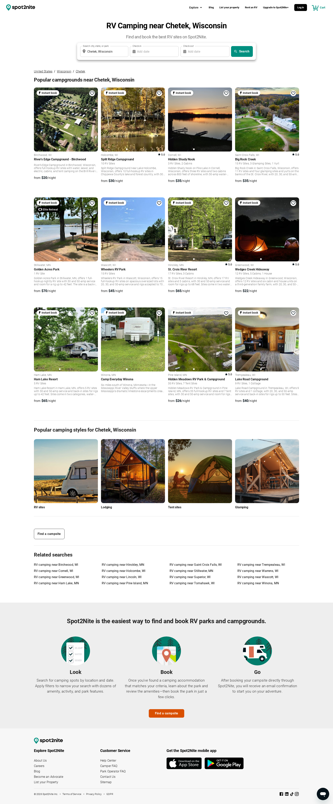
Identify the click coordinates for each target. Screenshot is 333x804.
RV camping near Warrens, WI (257, 571)
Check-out (188, 46)
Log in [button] (300, 7)
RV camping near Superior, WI (190, 577)
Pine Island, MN (177, 375)
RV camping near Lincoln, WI (121, 577)
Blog (211, 7)
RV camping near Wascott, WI (257, 577)
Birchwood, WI (43, 155)
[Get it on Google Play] (224, 763)
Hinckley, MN (176, 265)
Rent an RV (251, 7)
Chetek (80, 71)
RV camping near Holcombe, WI (123, 571)
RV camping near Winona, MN (258, 583)
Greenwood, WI (244, 265)
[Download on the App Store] (185, 763)
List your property (229, 7)
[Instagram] (296, 795)
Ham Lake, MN (43, 375)
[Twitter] (292, 794)
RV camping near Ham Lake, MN (56, 583)
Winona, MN (108, 375)
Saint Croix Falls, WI (247, 155)
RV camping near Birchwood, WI (56, 565)
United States (43, 71)
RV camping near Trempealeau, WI (261, 565)
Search (244, 51)
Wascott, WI (108, 265)
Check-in (137, 46)
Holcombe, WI (109, 155)
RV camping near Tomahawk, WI (192, 583)
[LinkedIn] (287, 795)
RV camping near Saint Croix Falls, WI (196, 565)
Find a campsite (49, 534)
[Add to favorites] (92, 93)
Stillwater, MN (42, 265)
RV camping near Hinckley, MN (123, 565)
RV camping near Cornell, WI (53, 571)
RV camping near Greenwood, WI (56, 577)
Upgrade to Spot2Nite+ (275, 7)
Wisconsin (64, 71)
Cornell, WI (174, 155)
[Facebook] (281, 795)
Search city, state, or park (96, 46)
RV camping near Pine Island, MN (125, 583)
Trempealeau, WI (245, 375)
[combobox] (103, 51)
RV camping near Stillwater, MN (191, 571)
